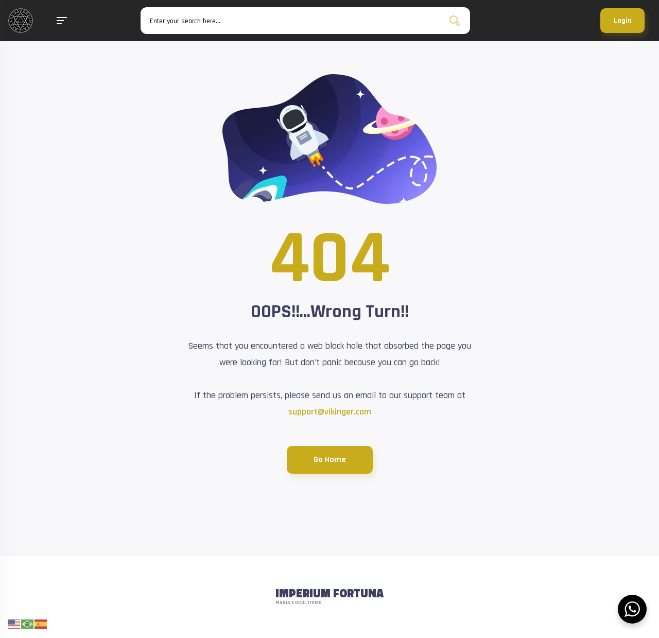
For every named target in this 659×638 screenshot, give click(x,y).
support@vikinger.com (329, 412)
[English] (14, 623)
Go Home (330, 459)
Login (622, 20)
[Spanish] (41, 623)
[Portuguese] (27, 623)
